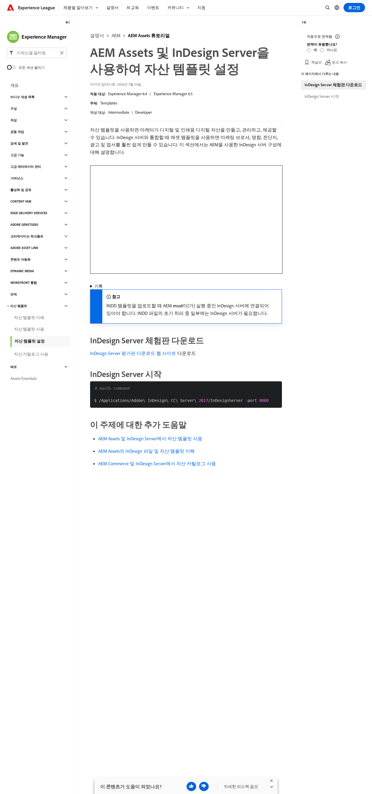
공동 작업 (17, 132)
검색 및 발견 (19, 143)
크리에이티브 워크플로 (26, 236)
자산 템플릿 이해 (29, 317)
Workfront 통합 (23, 283)
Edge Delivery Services (28, 213)
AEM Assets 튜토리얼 (149, 35)
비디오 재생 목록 (22, 97)
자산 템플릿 (18, 306)
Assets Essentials (23, 378)
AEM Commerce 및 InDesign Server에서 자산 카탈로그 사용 (157, 463)
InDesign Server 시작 (322, 96)
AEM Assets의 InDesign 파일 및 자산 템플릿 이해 (146, 451)
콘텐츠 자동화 (20, 259)
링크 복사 (339, 62)
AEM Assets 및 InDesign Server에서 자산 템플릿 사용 (150, 438)
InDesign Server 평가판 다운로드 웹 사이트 (133, 353)
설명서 (97, 35)
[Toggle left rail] (67, 22)
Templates (108, 103)
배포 (13, 367)
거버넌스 (16, 178)
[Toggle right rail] (304, 22)
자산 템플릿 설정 (30, 341)
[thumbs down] (204, 786)
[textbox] (37, 53)
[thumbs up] (191, 786)
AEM (116, 35)
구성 (13, 109)
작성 (13, 120)
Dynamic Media (22, 271)
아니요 (332, 50)
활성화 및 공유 (20, 190)
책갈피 (316, 62)
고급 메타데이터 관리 (25, 167)
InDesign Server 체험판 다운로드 (333, 84)
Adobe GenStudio (24, 225)
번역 (13, 294)
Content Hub (20, 201)
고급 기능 (17, 155)
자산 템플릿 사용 (29, 329)
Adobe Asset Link (24, 248)
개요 (14, 85)
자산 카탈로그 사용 (31, 354)
